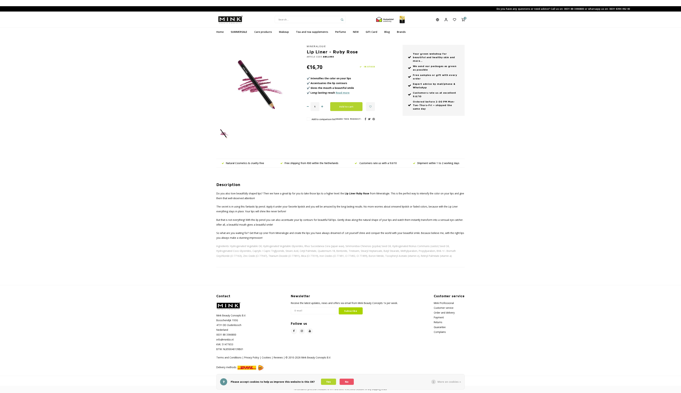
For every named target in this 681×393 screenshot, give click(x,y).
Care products (263, 32)
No (346, 381)
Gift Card (371, 32)
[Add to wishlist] (370, 106)
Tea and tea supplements (312, 32)
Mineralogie (316, 46)
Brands (401, 32)
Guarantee (440, 327)
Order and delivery (444, 312)
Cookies (266, 357)
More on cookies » (449, 381)
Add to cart (346, 106)
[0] (463, 19)
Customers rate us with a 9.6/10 (378, 163)
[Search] (342, 19)
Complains (440, 332)
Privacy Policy (251, 357)
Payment (439, 317)
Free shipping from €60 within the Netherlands (311, 163)
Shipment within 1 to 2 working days (438, 163)
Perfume (340, 32)
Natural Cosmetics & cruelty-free (245, 163)
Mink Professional (444, 303)
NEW (356, 32)
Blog (387, 32)
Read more (343, 92)
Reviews (278, 357)
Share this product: (349, 119)
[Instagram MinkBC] (302, 331)
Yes (328, 381)
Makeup (284, 32)
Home (220, 32)
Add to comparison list (324, 119)
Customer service (443, 307)
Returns (438, 322)
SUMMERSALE (239, 32)
